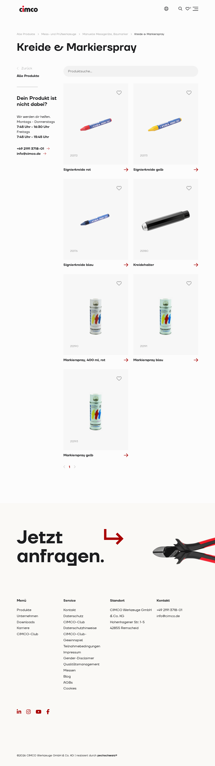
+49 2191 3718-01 (30, 149)
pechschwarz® (107, 755)
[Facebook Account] (48, 712)
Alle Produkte (26, 34)
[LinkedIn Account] (19, 712)
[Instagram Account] (28, 712)
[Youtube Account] (38, 712)
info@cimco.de (29, 154)
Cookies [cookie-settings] (69, 688)
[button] (64, 467)
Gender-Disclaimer (78, 658)
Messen (69, 670)
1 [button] (69, 467)
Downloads (26, 622)
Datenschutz (73, 616)
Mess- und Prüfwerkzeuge (58, 34)
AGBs (68, 682)
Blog (67, 676)
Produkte (24, 610)
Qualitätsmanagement (81, 664)
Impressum (72, 652)
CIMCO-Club (27, 634)
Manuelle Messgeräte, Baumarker (105, 34)
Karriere (23, 628)
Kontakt (69, 610)
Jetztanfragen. (60, 547)
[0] (187, 9)
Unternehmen (27, 616)
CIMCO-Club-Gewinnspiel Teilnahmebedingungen (81, 640)
